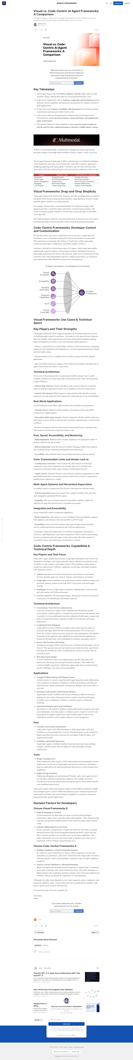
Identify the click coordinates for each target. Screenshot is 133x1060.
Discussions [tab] (47, 968)
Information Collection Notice (66, 1030)
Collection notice (79, 1047)
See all (37, 1020)
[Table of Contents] (2, 530)
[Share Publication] (111, 3)
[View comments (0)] (42, 30)
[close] (83, 998)
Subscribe (118, 3)
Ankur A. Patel (42, 23)
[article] (66, 978)
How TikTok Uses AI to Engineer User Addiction (53, 990)
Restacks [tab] (45, 945)
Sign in (127, 3)
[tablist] (41, 945)
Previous (40, 932)
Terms (71, 1047)
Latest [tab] (40, 968)
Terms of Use (75, 1028)
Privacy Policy (80, 1030)
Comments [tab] (38, 945)
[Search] (107, 3)
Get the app (75, 1051)
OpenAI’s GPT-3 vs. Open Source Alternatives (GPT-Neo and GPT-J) (57, 974)
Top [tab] (36, 968)
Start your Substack (62, 1051)
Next (93, 932)
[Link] (31, 89)
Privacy (66, 1047)
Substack (57, 1056)
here (95, 152)
